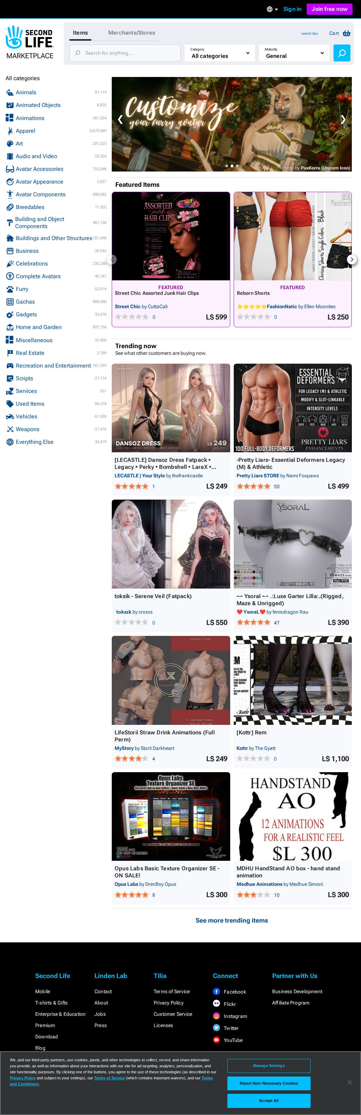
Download (46, 1036)
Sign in (292, 9)
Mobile (42, 991)
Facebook (234, 992)
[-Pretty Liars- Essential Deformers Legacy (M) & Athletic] (293, 408)
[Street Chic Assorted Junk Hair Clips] (171, 236)
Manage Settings (269, 1065)
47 (277, 623)
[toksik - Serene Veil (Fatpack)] (171, 544)
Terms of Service (172, 991)
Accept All (269, 1100)
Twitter (231, 1028)
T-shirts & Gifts (51, 1003)
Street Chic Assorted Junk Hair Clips (157, 293)
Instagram (235, 1016)
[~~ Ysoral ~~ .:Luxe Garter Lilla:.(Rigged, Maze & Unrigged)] (293, 544)
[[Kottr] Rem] (293, 680)
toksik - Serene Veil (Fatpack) (153, 596)
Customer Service (173, 1014)
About (101, 1003)
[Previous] (112, 259)
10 (277, 895)
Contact (103, 991)
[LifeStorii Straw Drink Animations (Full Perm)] (171, 680)
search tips (309, 33)
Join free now (330, 9)
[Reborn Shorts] (293, 236)
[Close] (349, 1082)
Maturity (271, 49)
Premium (45, 1025)
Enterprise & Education (60, 1014)
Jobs (100, 1014)
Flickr (229, 1004)
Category (197, 49)
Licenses (163, 1025)
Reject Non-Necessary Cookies (269, 1083)
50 (277, 486)
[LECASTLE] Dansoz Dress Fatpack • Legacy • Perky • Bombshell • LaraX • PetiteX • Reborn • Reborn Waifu (163, 467)
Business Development (297, 991)
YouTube (233, 1040)
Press (100, 1025)
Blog (40, 1048)
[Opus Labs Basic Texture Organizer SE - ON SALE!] (171, 816)
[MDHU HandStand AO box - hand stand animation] (293, 816)
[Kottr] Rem (252, 732)
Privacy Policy (168, 1003)
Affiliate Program (291, 1003)
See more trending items (232, 920)
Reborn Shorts (253, 293)
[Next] (352, 259)
